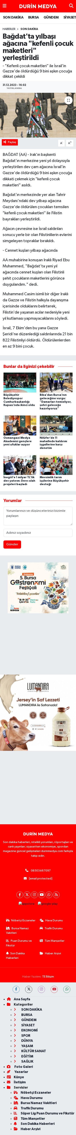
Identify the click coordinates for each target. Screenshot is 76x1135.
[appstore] (26, 905)
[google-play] (47, 905)
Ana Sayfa (22, 999)
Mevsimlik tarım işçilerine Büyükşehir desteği (54, 481)
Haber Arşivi (53, 953)
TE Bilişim (48, 976)
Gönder (12, 544)
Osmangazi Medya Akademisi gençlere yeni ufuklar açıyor (17, 441)
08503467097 (41, 870)
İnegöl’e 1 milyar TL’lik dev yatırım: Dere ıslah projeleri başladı (19, 481)
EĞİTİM (27, 1056)
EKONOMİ (29, 1030)
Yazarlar (21, 1072)
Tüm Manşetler (54, 940)
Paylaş (12, 142)
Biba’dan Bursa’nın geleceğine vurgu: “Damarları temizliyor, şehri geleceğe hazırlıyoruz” (56, 402)
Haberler (9, 29)
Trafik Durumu (54, 928)
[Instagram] (34, 894)
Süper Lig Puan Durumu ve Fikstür (47, 1113)
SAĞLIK (27, 1061)
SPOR (25, 1035)
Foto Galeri (23, 1066)
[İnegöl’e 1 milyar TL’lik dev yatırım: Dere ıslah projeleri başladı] (19, 465)
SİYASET (28, 1025)
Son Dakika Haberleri (15, 955)
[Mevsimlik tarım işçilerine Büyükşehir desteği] (56, 465)
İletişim (20, 1082)
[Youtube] (41, 894)
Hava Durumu (54, 920)
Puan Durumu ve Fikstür (19, 943)
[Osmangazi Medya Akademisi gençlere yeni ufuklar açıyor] (19, 425)
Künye (19, 1077)
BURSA (33, 17)
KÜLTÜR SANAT (33, 1051)
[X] (27, 894)
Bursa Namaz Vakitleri (17, 930)
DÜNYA (27, 1040)
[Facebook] (19, 894)
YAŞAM (27, 1046)
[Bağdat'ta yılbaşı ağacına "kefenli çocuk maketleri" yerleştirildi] (38, 115)
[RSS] (56, 894)
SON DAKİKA (13, 17)
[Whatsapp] (49, 894)
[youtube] (54, 989)
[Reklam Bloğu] (38, 712)
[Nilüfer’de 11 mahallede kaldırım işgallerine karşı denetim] (56, 425)
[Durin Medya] (38, 6)
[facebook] (16, 989)
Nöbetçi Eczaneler (23, 920)
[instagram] (41, 989)
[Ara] (71, 6)
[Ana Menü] (4, 6)
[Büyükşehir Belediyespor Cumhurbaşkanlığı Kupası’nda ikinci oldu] (19, 382)
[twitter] (28, 989)
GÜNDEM (51, 17)
